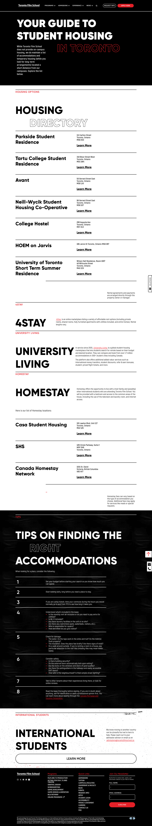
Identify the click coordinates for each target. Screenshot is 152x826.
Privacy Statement (86, 803)
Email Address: (115, 793)
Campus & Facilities (86, 783)
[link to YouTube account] (29, 780)
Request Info (109, 6)
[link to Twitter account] (20, 780)
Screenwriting (54, 787)
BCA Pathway (53, 794)
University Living (100, 347)
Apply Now (125, 6)
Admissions (63, 5)
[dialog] (150, 283)
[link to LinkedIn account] (26, 780)
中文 (80, 810)
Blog (80, 788)
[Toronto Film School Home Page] (29, 5)
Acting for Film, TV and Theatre (57, 781)
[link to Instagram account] (18, 780)
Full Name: (113, 783)
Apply (80, 795)
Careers (81, 805)
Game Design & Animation (58, 792)
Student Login (84, 798)
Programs (49, 5)
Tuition (81, 780)
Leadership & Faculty (87, 785)
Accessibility (83, 800)
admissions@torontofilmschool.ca (120, 740)
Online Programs (55, 797)
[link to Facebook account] (23, 780)
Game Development (56, 790)
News (88, 5)
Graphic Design (54, 785)
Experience (77, 5)
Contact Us (83, 808)
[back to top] (148, 554)
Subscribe (122, 805)
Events (81, 790)
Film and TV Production (58, 778)
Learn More (84, 145)
